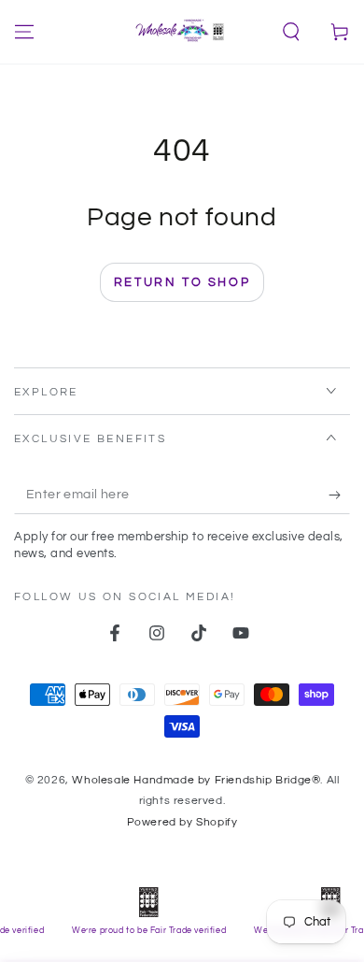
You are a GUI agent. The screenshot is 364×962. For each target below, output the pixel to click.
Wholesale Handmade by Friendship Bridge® (196, 780)
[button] (291, 32)
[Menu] (24, 32)
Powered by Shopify (182, 822)
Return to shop (182, 282)
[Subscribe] (339, 495)
